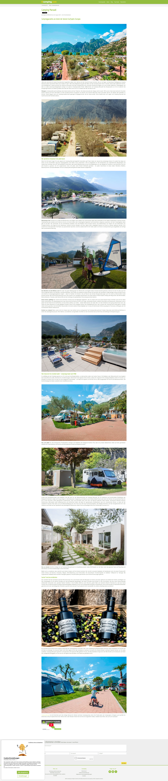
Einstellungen (23, 776)
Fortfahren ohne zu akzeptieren (35, 742)
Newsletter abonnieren (55, 772)
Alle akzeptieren (23, 772)
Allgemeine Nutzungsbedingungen (84, 774)
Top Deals (116, 2)
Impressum (84, 771)
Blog (112, 2)
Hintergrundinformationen (55, 771)
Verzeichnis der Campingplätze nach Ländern (55, 774)
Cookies (84, 775)
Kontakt (55, 775)
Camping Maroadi (45, 715)
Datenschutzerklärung (84, 772)
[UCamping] (69, 2)
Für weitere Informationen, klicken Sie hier (12, 767)
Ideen (108, 2)
